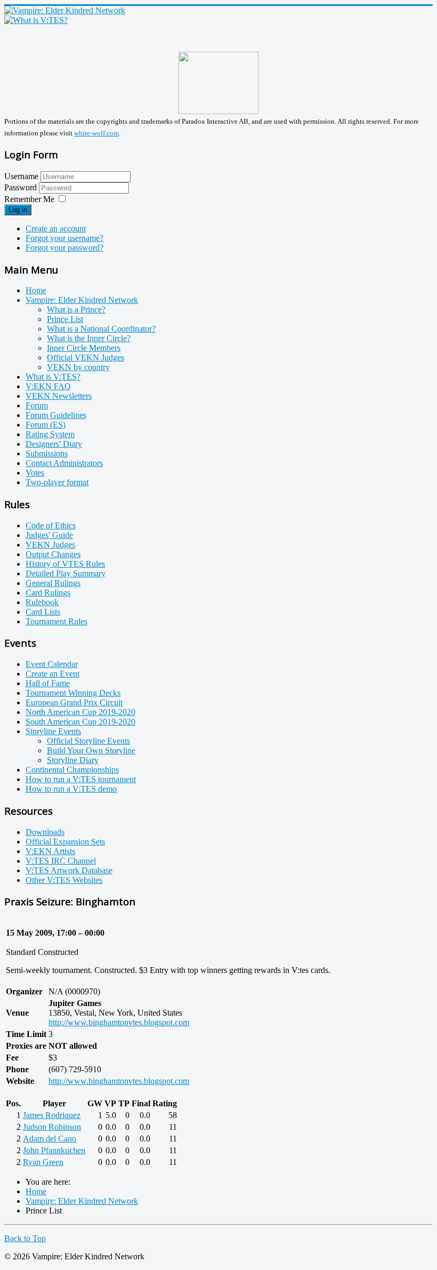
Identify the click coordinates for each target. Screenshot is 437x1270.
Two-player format (57, 482)
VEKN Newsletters (59, 395)
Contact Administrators (64, 463)
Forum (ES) (46, 424)
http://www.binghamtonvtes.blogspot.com (118, 1022)
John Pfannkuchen (54, 1150)
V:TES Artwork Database (69, 870)
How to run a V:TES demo (71, 788)
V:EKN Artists (50, 851)
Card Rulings (48, 592)
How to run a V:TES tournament (81, 779)
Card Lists (43, 611)
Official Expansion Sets (65, 841)
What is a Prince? (76, 309)
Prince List (65, 319)
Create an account (56, 228)
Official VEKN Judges (85, 357)
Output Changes (53, 554)
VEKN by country (78, 367)
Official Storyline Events (88, 740)
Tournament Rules (56, 621)
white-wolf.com (96, 133)
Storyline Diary (73, 760)
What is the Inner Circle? (89, 338)
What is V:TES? (53, 376)
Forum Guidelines (56, 415)
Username (21, 176)
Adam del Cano (49, 1138)
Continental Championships (72, 769)
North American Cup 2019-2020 (80, 712)
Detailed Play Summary (66, 573)
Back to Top (25, 1238)
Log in (18, 210)
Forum (37, 405)
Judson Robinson (52, 1126)
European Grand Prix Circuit (74, 702)
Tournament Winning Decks (73, 692)
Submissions (47, 453)
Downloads (45, 832)
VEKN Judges (50, 544)
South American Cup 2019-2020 (80, 721)
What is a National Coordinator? (101, 328)
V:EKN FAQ (48, 386)
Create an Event (52, 673)
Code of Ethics (51, 525)
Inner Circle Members (83, 347)
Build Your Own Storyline (91, 750)
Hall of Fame (48, 683)
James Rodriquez (51, 1115)
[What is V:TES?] (36, 20)
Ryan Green (43, 1162)
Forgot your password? (64, 247)
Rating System (50, 434)
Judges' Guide (49, 535)
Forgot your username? (64, 238)
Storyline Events (53, 731)
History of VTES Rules (65, 563)
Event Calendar (52, 664)
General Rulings (53, 583)
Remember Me (29, 199)
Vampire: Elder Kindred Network (82, 299)
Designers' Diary (54, 443)
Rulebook (42, 602)
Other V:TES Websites (64, 880)
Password (21, 187)
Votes (35, 472)
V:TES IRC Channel (61, 860)
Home (36, 290)
